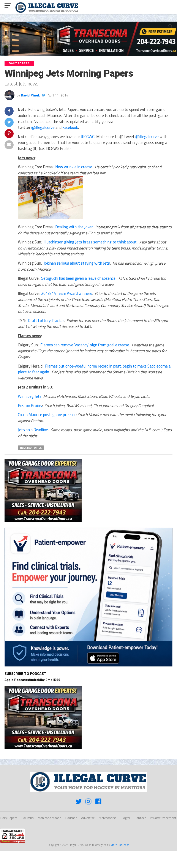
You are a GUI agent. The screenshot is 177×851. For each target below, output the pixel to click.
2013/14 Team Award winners (66, 293)
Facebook (70, 127)
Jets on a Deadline (33, 430)
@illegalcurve (43, 127)
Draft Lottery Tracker (46, 320)
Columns (28, 817)
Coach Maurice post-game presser (47, 415)
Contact (140, 817)
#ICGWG (88, 137)
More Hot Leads (120, 845)
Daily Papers (8, 817)
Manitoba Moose (49, 817)
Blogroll (126, 817)
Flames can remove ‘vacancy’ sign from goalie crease (84, 345)
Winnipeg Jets (29, 396)
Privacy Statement (163, 817)
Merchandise (108, 817)
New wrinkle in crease (73, 167)
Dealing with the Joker (74, 227)
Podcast (71, 817)
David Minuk (30, 95)
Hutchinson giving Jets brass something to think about (90, 242)
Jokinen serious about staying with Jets (77, 263)
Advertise (88, 817)
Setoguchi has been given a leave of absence (78, 278)
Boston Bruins (30, 406)
